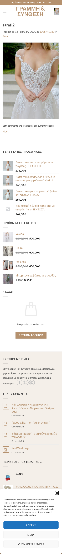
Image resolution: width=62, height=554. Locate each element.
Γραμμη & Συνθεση (30, 11)
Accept (31, 525)
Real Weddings (20, 448)
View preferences (31, 544)
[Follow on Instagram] (26, 382)
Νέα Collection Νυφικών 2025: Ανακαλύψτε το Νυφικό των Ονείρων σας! (33, 408)
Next (7, 131)
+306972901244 (43, 2)
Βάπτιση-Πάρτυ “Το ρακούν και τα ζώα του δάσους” (34, 435)
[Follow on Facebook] (19, 382)
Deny (31, 534)
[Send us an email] (32, 382)
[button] (57, 493)
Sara (5, 36)
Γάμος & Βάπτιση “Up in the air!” (31, 422)
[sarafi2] (31, 80)
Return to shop (31, 335)
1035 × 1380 (46, 31)
